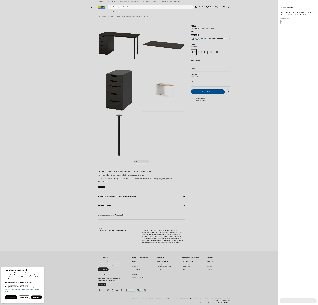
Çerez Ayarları (36, 297)
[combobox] (298, 22)
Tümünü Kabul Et (11, 297)
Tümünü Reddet (24, 297)
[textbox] (298, 22)
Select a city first (285, 18)
